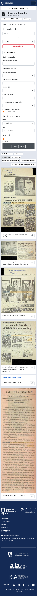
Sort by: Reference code (10, 160)
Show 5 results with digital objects (24, 165)
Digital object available (10, 80)
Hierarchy (19, 154)
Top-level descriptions (12, 110)
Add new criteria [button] (9, 52)
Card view (7, 157)
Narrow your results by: (18, 8)
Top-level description (9, 60)
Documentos (5, 521)
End (3, 127)
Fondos (3, 524)
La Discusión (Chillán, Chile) (11, 378)
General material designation (12, 102)
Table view (17, 157)
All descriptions (10, 112)
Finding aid (6, 87)
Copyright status (8, 95)
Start (4, 120)
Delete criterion (18, 46)
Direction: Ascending (27, 160)
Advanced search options (13, 24)
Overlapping (9, 139)
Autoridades (5, 518)
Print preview (8, 154)
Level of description (9, 72)
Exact (6, 141)
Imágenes (4, 528)
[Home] (8, 3)
